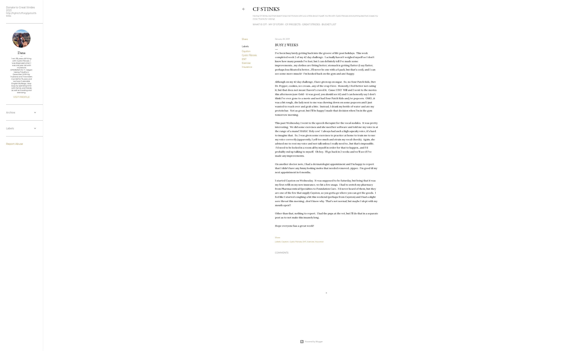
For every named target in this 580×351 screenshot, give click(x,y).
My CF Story (276, 24)
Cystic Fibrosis (249, 55)
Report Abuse (14, 143)
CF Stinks (266, 9)
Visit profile (21, 97)
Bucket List (329, 24)
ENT (244, 59)
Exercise (246, 63)
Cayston (246, 51)
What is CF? (260, 24)
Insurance (247, 67)
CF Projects (293, 24)
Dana (21, 52)
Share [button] (245, 39)
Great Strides (311, 24)
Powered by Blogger (314, 341)
